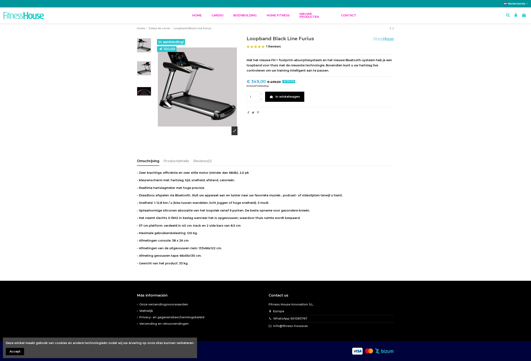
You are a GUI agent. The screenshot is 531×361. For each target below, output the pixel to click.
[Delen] (248, 112)
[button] (217, 15)
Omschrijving (148, 161)
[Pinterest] (258, 112)
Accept (15, 351)
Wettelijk (146, 311)
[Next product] (393, 28)
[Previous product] (391, 28)
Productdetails (176, 161)
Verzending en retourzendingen (164, 324)
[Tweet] (253, 112)
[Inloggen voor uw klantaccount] (515, 15)
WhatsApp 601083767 (290, 318)
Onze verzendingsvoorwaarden (163, 304)
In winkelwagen (287, 96)
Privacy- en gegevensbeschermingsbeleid (171, 317)
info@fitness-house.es (290, 326)
